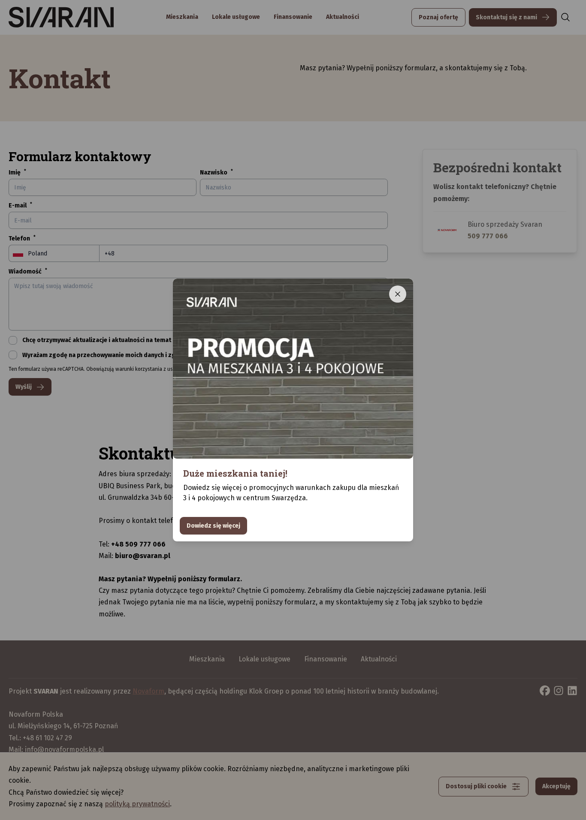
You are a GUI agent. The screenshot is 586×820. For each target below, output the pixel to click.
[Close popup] (397, 294)
